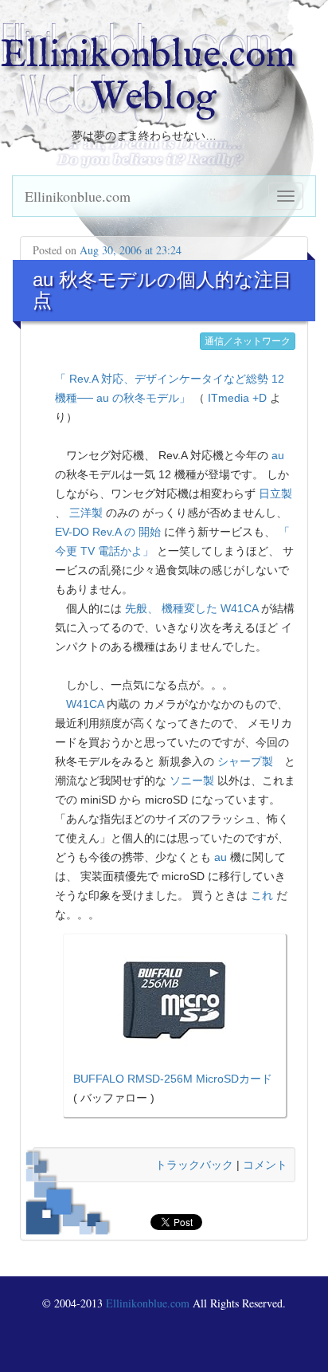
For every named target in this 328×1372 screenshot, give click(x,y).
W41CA (84, 704)
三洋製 (86, 512)
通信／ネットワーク (248, 341)
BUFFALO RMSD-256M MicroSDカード (172, 1078)
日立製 (275, 493)
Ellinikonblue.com (78, 196)
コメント (265, 1164)
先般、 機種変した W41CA (191, 608)
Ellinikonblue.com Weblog (147, 77)
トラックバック (194, 1164)
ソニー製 (192, 780)
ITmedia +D (237, 397)
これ (262, 895)
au (277, 455)
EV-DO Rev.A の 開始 (108, 531)
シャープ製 (245, 761)
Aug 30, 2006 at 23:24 (131, 249)
